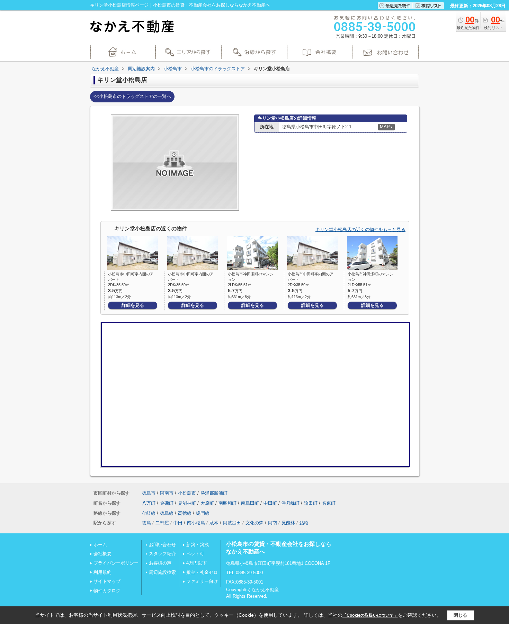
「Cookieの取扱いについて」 (370, 615)
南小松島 (196, 522)
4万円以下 (196, 563)
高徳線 (184, 513)
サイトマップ (106, 581)
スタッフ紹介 (162, 553)
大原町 (207, 503)
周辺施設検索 (162, 572)
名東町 (329, 503)
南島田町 (250, 503)
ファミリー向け (202, 581)
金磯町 (166, 503)
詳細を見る (133, 305)
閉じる (460, 615)
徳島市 (148, 493)
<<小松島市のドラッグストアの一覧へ (132, 96)
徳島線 (166, 513)
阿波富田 (232, 522)
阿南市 (166, 493)
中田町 (270, 503)
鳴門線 (202, 513)
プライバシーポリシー (116, 563)
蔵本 (213, 522)
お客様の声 (160, 563)
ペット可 (195, 553)
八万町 (148, 503)
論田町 (311, 503)
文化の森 (254, 522)
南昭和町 (227, 503)
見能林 (288, 522)
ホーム (100, 544)
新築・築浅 (197, 544)
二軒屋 (162, 522)
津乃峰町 (291, 503)
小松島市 (187, 493)
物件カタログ (106, 590)
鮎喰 (304, 522)
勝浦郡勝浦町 (213, 493)
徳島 (146, 522)
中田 (177, 522)
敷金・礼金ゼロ (202, 572)
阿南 (272, 522)
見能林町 (187, 503)
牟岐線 (148, 513)
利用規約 (102, 572)
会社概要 (102, 553)
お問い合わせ (162, 544)
